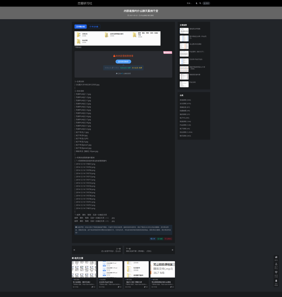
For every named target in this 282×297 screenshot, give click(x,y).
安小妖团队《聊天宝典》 (82, 282)
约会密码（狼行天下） (197, 52)
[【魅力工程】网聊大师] (136, 269)
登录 (207, 3)
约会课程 (144, 15)
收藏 (161, 239)
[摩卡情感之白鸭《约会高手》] (184, 38)
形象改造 (183, 107)
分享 (153, 239)
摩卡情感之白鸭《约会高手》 (197, 37)
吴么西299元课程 (195, 44)
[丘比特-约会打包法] (110, 269)
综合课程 (183, 132)
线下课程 (183, 128)
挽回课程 (183, 114)
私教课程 (183, 121)
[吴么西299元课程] (184, 46)
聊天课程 (150, 15)
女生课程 (183, 103)
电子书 (182, 118)
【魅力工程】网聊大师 (133, 282)
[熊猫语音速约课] (184, 77)
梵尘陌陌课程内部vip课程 (161, 282)
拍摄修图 (183, 111)
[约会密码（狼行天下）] (184, 54)
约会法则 (192, 82)
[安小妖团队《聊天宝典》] (84, 269)
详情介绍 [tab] (81, 26)
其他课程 (183, 100)
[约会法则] (184, 84)
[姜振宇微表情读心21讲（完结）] (184, 69)
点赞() (169, 239)
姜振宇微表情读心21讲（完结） (197, 68)
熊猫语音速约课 (194, 74)
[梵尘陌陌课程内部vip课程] (162, 269)
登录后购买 (124, 61)
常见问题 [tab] (95, 26)
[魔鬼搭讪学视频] (184, 31)
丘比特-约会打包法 (106, 282)
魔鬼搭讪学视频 (194, 29)
